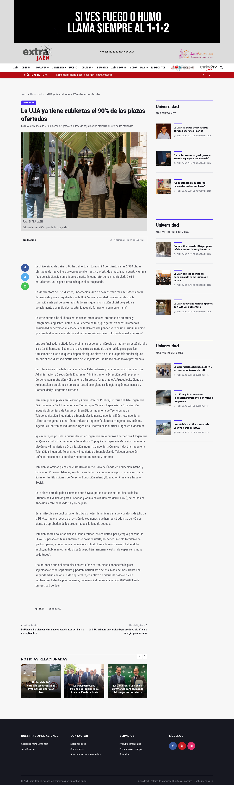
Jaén (16, 67)
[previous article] (210, 75)
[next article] (204, 75)
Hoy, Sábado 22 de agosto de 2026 (117, 51)
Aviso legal (143, 781)
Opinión (26, 67)
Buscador (124, 754)
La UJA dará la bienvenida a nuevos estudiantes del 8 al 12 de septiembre (52, 631)
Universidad (59, 67)
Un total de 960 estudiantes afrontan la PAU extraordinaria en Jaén (41, 687)
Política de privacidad (161, 781)
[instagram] (191, 746)
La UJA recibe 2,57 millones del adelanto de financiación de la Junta (84, 689)
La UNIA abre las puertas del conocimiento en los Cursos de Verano (191, 277)
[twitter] (25, 277)
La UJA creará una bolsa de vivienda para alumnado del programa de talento (127, 689)
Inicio (23, 94)
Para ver (41, 67)
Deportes (102, 67)
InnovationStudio (78, 781)
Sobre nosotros (78, 743)
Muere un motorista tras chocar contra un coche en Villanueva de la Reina (92, 74)
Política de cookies (182, 781)
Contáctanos (77, 749)
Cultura (86, 67)
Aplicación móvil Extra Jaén (34, 743)
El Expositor (158, 67)
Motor (133, 67)
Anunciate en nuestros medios (85, 754)
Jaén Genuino (119, 67)
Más (142, 67)
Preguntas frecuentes (130, 743)
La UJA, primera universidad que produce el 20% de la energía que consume (118, 631)
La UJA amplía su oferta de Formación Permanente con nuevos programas (193, 398)
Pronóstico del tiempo (131, 749)
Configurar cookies (203, 781)
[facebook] (25, 268)
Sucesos (74, 67)
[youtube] (182, 746)
